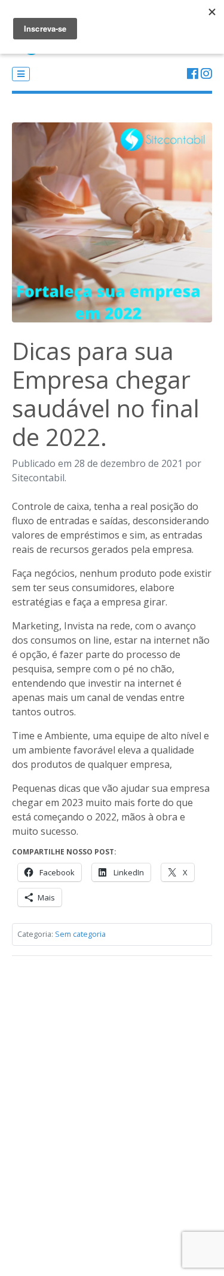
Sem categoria (80, 933)
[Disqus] (112, 1115)
